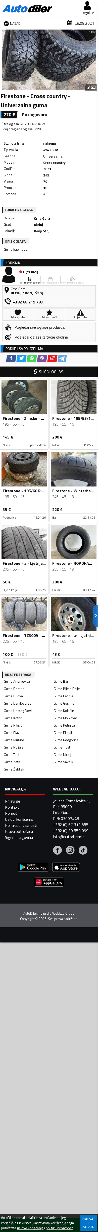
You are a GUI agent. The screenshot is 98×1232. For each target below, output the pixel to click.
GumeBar (61, 681)
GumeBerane (14, 688)
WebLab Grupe (63, 913)
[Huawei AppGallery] (49, 883)
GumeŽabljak (14, 769)
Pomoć (11, 813)
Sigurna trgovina (19, 837)
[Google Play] (33, 868)
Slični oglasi (51, 372)
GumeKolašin (64, 710)
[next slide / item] (93, 60)
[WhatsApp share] (32, 358)
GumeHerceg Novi (18, 710)
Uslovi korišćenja (19, 819)
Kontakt (12, 807)
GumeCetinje (63, 696)
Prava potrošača (19, 831)
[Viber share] (42, 358)
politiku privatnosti (59, 1227)
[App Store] (66, 868)
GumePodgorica (66, 739)
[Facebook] (57, 851)
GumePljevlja (64, 732)
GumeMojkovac (65, 718)
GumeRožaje (14, 747)
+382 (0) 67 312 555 (70, 825)
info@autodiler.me (68, 837)
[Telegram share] (62, 358)
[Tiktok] (83, 851)
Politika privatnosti (21, 825)
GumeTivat (62, 747)
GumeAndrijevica (17, 681)
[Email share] (52, 358)
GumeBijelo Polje (67, 688)
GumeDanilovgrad (17, 703)
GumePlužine (14, 739)
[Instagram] (70, 851)
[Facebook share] (11, 358)
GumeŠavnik (63, 761)
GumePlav (12, 732)
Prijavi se (12, 801)
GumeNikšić (13, 725)
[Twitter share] (21, 358)
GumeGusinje (64, 703)
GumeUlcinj (62, 754)
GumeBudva (13, 696)
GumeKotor (13, 718)
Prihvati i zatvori (88, 1222)
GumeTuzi (11, 754)
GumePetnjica (64, 725)
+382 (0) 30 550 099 (70, 831)
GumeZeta (12, 761)
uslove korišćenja (30, 1227)
